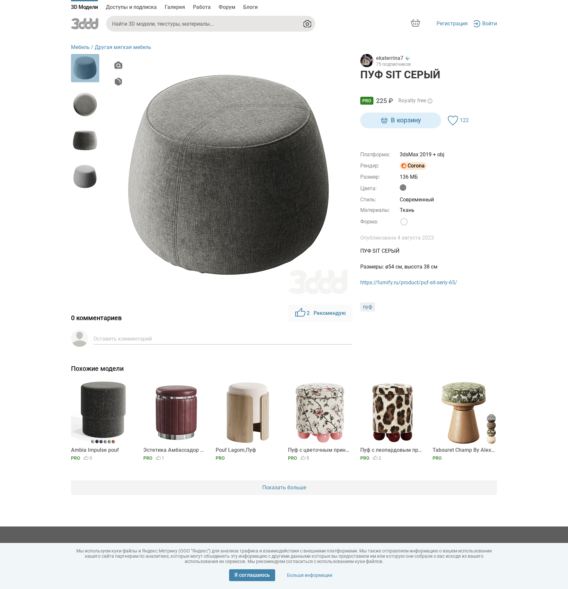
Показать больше (284, 487)
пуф (367, 307)
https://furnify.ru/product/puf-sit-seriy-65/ (408, 282)
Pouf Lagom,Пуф (236, 450)
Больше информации (309, 575)
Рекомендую (326, 313)
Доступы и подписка (131, 7)
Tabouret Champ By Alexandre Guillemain (464, 450)
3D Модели (84, 7)
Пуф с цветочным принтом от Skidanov (319, 450)
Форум (227, 7)
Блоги (250, 7)
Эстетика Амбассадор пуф (174, 450)
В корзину (406, 120)
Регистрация (452, 23)
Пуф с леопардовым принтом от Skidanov (391, 450)
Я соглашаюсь (252, 575)
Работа (202, 7)
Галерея (175, 7)
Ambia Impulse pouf (95, 450)
